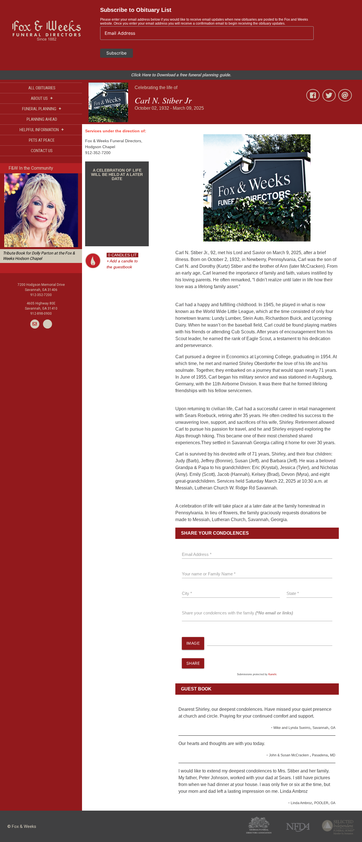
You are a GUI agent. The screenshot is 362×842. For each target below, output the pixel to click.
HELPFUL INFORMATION (42, 130)
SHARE (193, 663)
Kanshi (272, 674)
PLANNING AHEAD (42, 119)
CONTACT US (42, 150)
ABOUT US (42, 98)
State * (292, 593)
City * (187, 593)
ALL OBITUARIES (41, 87)
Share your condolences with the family (237, 612)
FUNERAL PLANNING (41, 109)
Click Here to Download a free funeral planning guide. (181, 74)
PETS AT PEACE (42, 140)
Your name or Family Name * (209, 573)
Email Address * (197, 554)
